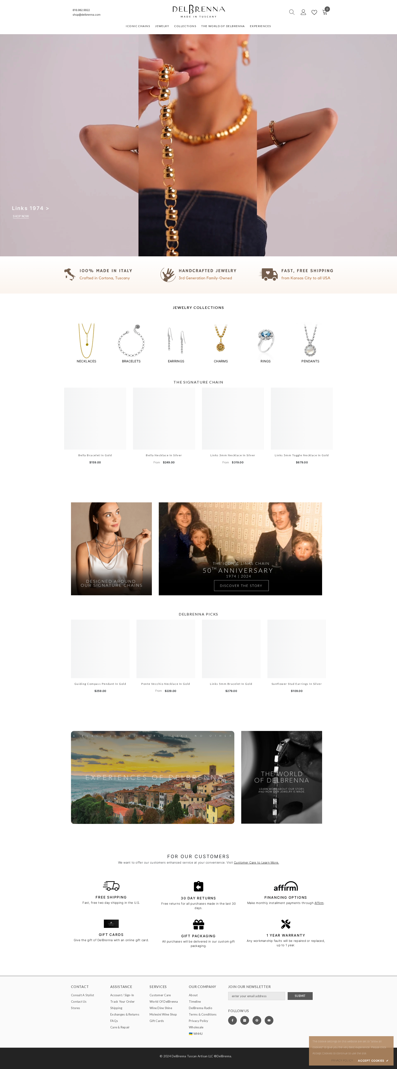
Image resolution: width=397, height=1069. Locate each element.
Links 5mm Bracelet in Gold (231, 684)
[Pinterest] (256, 1020)
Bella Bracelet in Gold (95, 455)
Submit (300, 996)
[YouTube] (269, 1020)
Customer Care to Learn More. (256, 862)
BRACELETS (131, 361)
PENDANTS (310, 361)
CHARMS (221, 361)
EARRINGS (176, 361)
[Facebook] (232, 1020)
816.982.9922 (81, 10)
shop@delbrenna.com (86, 14)
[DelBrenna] (86, 341)
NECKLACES (86, 361)
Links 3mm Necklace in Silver (232, 455)
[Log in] (303, 12)
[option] (86, 343)
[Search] (275, 12)
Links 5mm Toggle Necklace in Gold (302, 455)
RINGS (266, 361)
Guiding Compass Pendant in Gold (100, 684)
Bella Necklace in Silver (164, 455)
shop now (21, 216)
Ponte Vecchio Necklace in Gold (165, 684)
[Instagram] (244, 1020)
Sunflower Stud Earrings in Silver (297, 684)
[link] (198, 275)
